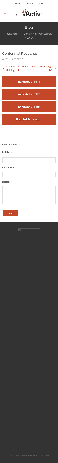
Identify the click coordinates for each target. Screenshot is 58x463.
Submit (10, 213)
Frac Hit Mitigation (29, 119)
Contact (29, 3)
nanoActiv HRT (29, 81)
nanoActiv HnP (29, 106)
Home (18, 3)
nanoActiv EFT (29, 94)
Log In (40, 3)
